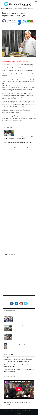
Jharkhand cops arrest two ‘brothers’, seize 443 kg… (22, 325)
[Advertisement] (19, 276)
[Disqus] (19, 180)
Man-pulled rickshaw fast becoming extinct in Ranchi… (22, 335)
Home (2, 8)
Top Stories (7, 8)
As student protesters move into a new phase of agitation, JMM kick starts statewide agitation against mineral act (18, 137)
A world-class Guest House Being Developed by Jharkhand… (19, 344)
